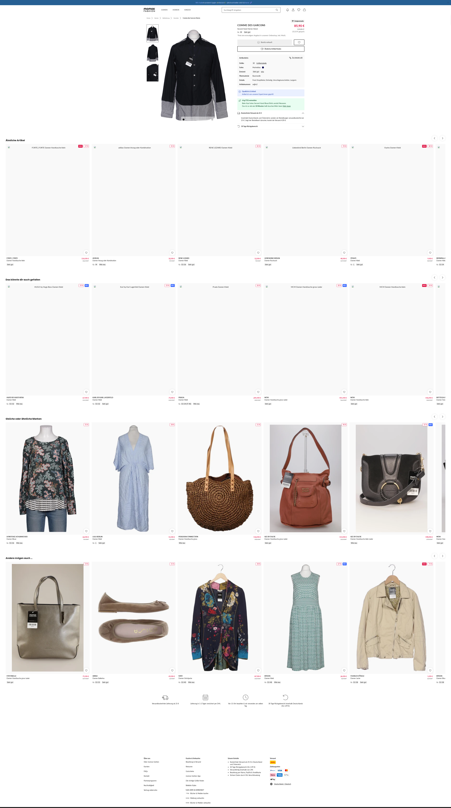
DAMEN (164, 10)
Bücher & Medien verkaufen (200, 803)
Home (148, 18)
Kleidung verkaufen (197, 798)
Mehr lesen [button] (287, 106)
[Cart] (304, 10)
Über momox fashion (151, 762)
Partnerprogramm (150, 781)
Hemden (176, 18)
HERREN (176, 10)
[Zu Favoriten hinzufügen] (299, 42)
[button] (270, 49)
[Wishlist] (299, 10)
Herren (156, 18)
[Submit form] (277, 10)
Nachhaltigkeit (149, 785)
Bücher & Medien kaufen (199, 793)
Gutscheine (190, 771)
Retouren (189, 767)
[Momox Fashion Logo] (149, 10)
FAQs (146, 771)
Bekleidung (166, 18)
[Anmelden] (293, 10)
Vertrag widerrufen (150, 790)
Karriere (146, 767)
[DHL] (273, 762)
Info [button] (262, 72)
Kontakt (146, 776)
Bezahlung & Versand (193, 762)
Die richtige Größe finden (195, 781)
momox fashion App (193, 776)
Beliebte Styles (191, 785)
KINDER (187, 10)
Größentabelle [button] (261, 63)
